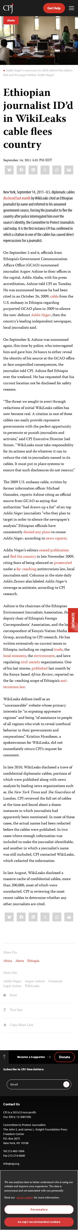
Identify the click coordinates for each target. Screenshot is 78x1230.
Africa (7, 961)
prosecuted (63, 563)
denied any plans (36, 532)
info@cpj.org (11, 1164)
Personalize (39, 1209)
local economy (14, 656)
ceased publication (54, 550)
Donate (64, 1057)
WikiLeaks (32, 986)
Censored (55, 981)
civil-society (30, 662)
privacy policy (25, 1198)
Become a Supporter (31, 1057)
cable (54, 296)
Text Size (16, 1010)
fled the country (23, 557)
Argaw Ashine (35, 981)
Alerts (11, 20)
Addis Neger (12, 981)
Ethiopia (33, 961)
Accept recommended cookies (39, 1222)
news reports (56, 538)
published (40, 668)
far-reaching (26, 569)
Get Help (54, 8)
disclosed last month (17, 198)
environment (44, 656)
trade (58, 650)
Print (13, 995)
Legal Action (12, 986)
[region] (39, 1200)
